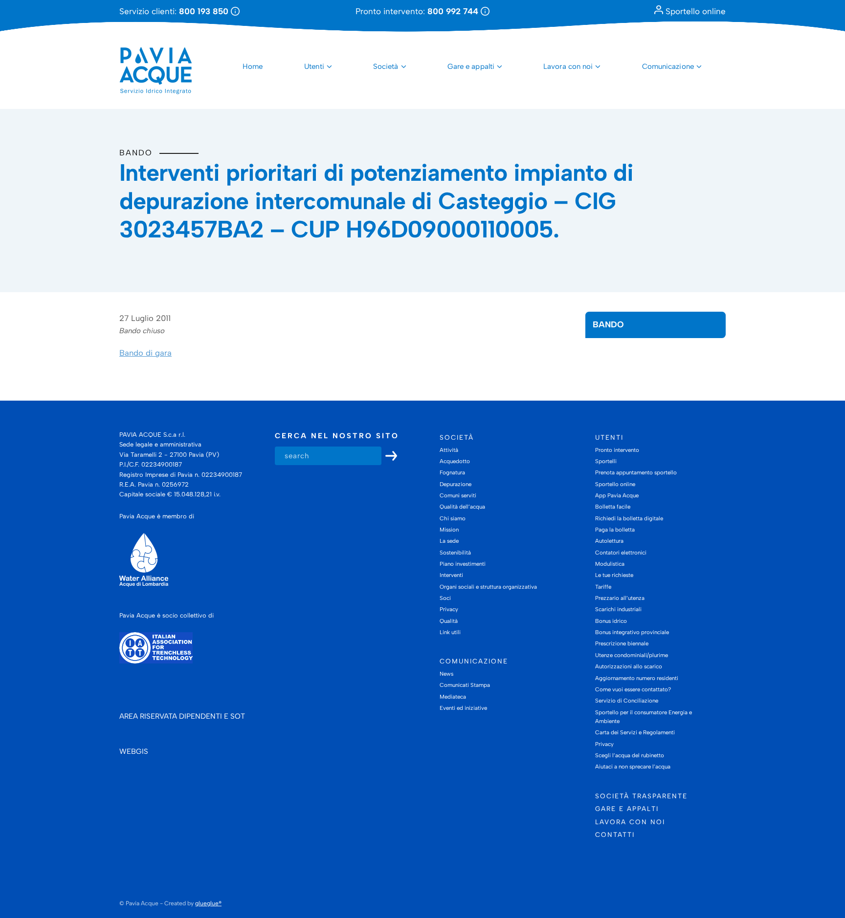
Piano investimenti (463, 563)
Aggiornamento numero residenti (636, 678)
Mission (449, 529)
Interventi (451, 575)
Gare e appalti (470, 66)
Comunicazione (668, 66)
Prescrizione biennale (621, 643)
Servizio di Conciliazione (626, 700)
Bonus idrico (611, 621)
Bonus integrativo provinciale (632, 632)
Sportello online (694, 11)
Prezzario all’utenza (620, 598)
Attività (449, 450)
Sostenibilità (455, 552)
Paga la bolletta (615, 529)
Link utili (450, 632)
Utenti (314, 66)
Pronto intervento (617, 450)
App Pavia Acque (617, 495)
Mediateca (453, 696)
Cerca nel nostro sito (337, 435)
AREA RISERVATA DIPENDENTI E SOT (182, 716)
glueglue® (208, 903)
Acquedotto (455, 461)
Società (386, 66)
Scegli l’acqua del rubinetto (629, 755)
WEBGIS (133, 751)
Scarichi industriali (618, 609)
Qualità (449, 621)
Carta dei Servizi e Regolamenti (635, 732)
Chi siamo (453, 518)
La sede (449, 540)
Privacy (449, 609)
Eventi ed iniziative (463, 708)
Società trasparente (641, 796)
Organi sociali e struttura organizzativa (488, 586)
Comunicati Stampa (465, 685)
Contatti (615, 834)
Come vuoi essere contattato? (633, 689)
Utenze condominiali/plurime (631, 655)
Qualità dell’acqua (462, 506)
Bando (136, 152)
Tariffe (603, 586)
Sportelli (606, 461)
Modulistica (609, 563)
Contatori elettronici (620, 552)
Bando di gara (145, 353)
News (446, 673)
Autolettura (609, 540)
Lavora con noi (568, 66)
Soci (445, 598)
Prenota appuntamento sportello (636, 472)
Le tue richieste (614, 575)
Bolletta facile (612, 506)
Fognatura (452, 472)
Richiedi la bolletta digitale (629, 518)
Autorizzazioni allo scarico (628, 666)
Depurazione (455, 484)
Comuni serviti (458, 495)
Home (253, 66)
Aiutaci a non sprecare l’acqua (632, 766)
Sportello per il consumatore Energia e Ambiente (643, 717)
